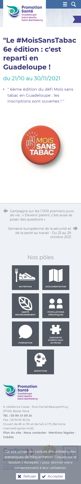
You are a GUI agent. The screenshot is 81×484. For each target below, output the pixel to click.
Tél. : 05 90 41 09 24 (17, 415)
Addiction (40, 371)
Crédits (8, 437)
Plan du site (12, 432)
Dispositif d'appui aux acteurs (55, 340)
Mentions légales (61, 432)
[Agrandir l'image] (40, 145)
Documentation (55, 286)
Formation (25, 342)
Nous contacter (35, 432)
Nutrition (25, 286)
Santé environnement (25, 313)
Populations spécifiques (55, 313)
